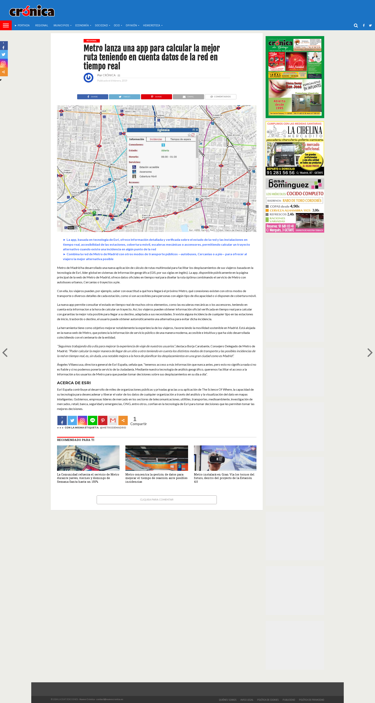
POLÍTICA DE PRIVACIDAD (311, 700)
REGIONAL (41, 25)
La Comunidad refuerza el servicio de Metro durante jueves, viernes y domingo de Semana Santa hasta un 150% (88, 478)
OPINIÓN (131, 25)
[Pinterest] (102, 420)
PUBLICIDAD (289, 700)
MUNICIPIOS (61, 25)
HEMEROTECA (151, 25)
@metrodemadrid (113, 427)
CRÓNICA (109, 75)
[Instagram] (82, 420)
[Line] (92, 420)
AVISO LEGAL (246, 700)
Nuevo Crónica (87, 699)
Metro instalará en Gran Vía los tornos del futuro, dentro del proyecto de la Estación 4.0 (224, 478)
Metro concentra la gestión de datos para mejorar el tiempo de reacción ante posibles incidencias (156, 478)
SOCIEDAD (101, 25)
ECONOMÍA (82, 25)
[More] (123, 420)
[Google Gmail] (113, 420)
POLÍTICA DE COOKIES (268, 700)
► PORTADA (22, 25)
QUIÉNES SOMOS (228, 700)
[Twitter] (72, 420)
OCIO (117, 25)
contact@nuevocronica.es (109, 699)
